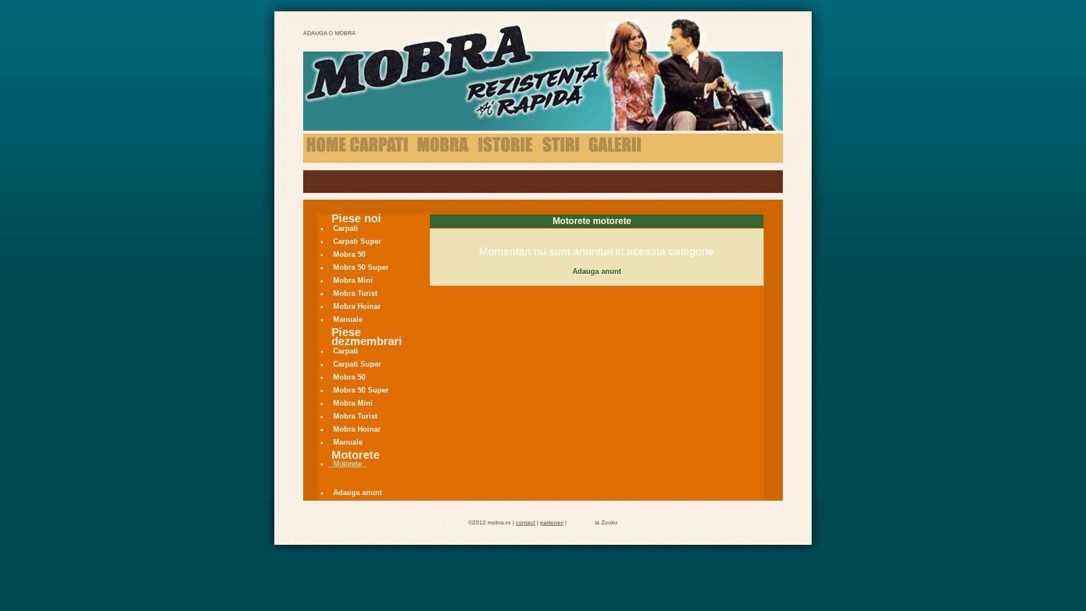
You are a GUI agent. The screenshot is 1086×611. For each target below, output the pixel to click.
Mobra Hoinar (357, 306)
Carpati (346, 228)
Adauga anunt (357, 492)
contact (525, 522)
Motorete (348, 463)
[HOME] (326, 148)
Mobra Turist (355, 293)
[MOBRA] (443, 148)
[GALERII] (614, 148)
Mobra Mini (353, 280)
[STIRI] (561, 148)
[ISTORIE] (505, 148)
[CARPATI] (379, 148)
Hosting (580, 522)
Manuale (348, 319)
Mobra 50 (349, 254)
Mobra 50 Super (361, 267)
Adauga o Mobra (329, 33)
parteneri (551, 522)
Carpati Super (357, 241)
